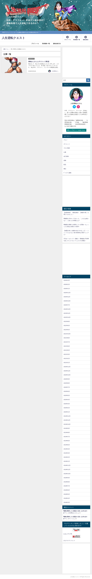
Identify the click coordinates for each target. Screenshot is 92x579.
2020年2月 (67, 407)
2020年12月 (67, 366)
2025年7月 (67, 305)
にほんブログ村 (67, 533)
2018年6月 (67, 490)
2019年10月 (67, 424)
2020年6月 (67, 391)
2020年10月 (67, 375)
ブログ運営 (67, 148)
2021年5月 (67, 350)
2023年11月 (67, 313)
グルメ (65, 139)
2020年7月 (67, 387)
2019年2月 (67, 457)
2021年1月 (67, 362)
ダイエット (31, 58)
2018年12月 (67, 465)
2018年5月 (67, 494)
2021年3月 (67, 354)
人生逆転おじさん (56, 71)
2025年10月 (67, 301)
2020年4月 (67, 399)
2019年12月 (67, 416)
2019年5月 (67, 444)
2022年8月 (67, 321)
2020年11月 (67, 370)
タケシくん (71, 518)
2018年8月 (67, 481)
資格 (65, 160)
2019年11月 (67, 420)
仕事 (65, 152)
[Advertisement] (76, 63)
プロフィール (35, 43)
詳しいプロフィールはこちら (76, 130)
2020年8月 (67, 383)
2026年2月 (67, 284)
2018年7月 (67, 486)
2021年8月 (67, 337)
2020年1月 (67, 412)
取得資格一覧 (46, 43)
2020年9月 (67, 379)
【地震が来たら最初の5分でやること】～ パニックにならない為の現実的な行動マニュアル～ (76, 232)
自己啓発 (66, 156)
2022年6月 (67, 325)
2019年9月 (67, 428)
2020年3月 (67, 403)
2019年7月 (67, 436)
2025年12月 (67, 292)
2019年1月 (67, 461)
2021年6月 (67, 346)
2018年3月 (67, 502)
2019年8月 (67, 432)
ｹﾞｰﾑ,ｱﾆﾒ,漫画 (67, 172)
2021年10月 (67, 333)
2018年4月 (67, 498)
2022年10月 (67, 317)
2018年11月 (67, 469)
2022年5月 (67, 329)
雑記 (65, 168)
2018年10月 (67, 473)
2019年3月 (67, 453)
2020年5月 (67, 395)
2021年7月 (67, 342)
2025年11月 (67, 296)
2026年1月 (67, 288)
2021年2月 (67, 358)
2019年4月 (67, 449)
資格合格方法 (57, 43)
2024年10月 (67, 309)
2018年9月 (67, 477)
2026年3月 (67, 280)
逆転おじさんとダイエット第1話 (38, 61)
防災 (65, 164)
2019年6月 (67, 440)
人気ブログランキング (69, 540)
